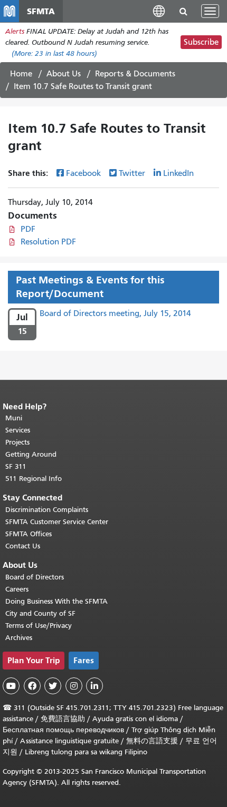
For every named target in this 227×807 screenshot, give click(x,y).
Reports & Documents (135, 73)
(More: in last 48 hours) (54, 53)
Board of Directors (34, 577)
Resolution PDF (48, 242)
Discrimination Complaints (46, 509)
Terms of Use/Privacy (38, 625)
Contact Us (22, 546)
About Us (63, 73)
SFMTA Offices (28, 533)
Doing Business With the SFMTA (56, 601)
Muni (13, 418)
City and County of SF (40, 613)
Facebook (83, 173)
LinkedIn (178, 173)
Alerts (14, 31)
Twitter (132, 173)
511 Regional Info (33, 478)
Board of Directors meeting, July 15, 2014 (115, 313)
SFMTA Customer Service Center (56, 521)
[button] (159, 10)
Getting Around (30, 454)
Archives (18, 637)
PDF (28, 229)
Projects (17, 442)
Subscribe (201, 42)
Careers (17, 589)
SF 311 (15, 466)
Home (21, 73)
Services (17, 430)
